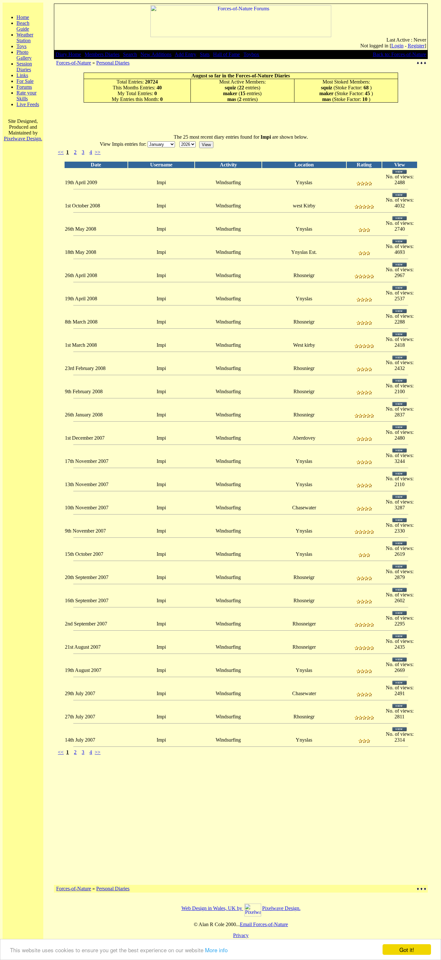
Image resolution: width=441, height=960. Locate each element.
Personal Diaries (112, 62)
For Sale (25, 81)
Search (130, 54)
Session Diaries (24, 66)
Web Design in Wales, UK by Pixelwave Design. (241, 908)
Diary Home (68, 54)
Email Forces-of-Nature (264, 924)
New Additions (155, 54)
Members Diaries (102, 54)
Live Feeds (27, 104)
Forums (24, 87)
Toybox (251, 54)
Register (416, 45)
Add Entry (185, 54)
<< (61, 152)
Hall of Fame (226, 54)
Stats (205, 54)
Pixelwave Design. (23, 138)
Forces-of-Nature (73, 62)
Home (22, 17)
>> (97, 152)
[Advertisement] (240, 118)
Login (397, 45)
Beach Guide (22, 26)
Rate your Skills (26, 95)
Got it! (406, 949)
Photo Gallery (24, 55)
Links (22, 75)
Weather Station (24, 37)
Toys (21, 46)
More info (216, 950)
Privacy (241, 935)
